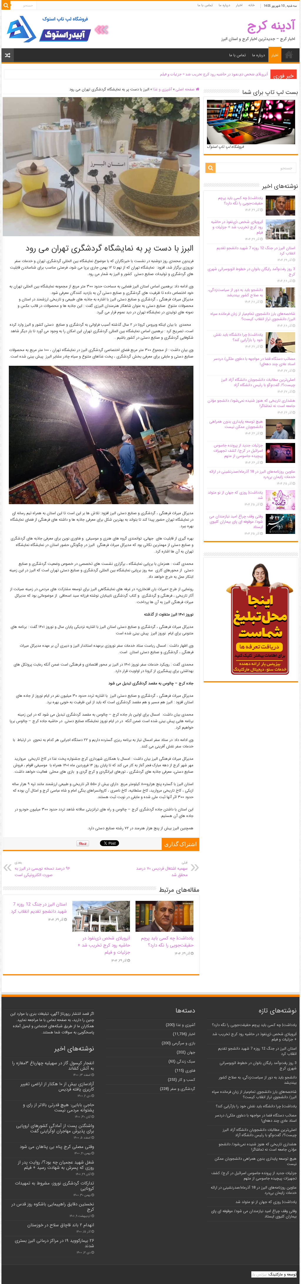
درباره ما (224, 5)
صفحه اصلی (185, 89)
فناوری (190, 1071)
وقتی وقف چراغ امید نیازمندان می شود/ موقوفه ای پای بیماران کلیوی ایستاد (236, 521)
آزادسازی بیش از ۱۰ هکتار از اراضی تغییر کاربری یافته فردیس (57, 1087)
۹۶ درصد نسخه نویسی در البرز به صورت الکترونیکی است (42, 869)
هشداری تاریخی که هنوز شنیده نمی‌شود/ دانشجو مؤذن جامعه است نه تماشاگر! (251, 403)
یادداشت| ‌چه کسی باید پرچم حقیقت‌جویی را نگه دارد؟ (167, 942)
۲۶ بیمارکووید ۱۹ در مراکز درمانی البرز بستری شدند (54, 1243)
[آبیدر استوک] (59, 29)
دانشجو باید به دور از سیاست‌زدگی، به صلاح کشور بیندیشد (235, 292)
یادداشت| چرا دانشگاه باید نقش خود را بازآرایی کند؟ (238, 337)
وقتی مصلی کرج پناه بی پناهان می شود (57, 1146)
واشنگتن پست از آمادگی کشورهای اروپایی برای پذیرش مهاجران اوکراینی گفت (55, 1128)
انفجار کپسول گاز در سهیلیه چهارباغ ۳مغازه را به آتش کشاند (53, 1066)
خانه (251, 5)
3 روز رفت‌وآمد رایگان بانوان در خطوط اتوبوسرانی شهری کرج (251, 271)
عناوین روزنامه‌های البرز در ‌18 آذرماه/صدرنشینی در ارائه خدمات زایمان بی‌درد (252, 474)
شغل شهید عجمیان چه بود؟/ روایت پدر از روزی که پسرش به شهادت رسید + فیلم (56, 1165)
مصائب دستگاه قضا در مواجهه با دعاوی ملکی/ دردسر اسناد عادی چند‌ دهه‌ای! (254, 361)
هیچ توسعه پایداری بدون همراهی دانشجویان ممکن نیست (236, 424)
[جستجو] (5, 5)
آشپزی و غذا (162, 89)
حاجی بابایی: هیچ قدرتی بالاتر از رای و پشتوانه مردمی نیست (58, 1107)
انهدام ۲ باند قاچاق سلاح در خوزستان (60, 1225)
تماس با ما (205, 5)
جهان (191, 1052)
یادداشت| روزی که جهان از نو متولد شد (235, 495)
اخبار (239, 5)
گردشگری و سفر (182, 1089)
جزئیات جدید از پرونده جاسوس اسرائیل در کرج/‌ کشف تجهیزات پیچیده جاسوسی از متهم (238, 450)
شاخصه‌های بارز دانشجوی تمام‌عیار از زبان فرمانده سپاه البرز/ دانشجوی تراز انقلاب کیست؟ (252, 316)
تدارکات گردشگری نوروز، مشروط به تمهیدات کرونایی (54, 1186)
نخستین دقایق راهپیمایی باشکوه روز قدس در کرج (52, 1207)
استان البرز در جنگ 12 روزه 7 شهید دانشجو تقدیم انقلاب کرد (39, 908)
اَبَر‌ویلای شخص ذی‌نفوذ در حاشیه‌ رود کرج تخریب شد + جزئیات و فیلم (214, 74)
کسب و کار (186, 1080)
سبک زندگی (186, 1061)
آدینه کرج (271, 26)
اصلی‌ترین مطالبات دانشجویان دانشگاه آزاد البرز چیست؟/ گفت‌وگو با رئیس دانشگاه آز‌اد (258, 382)
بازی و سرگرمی (183, 1043)
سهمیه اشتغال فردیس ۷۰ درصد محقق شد (162, 869)
